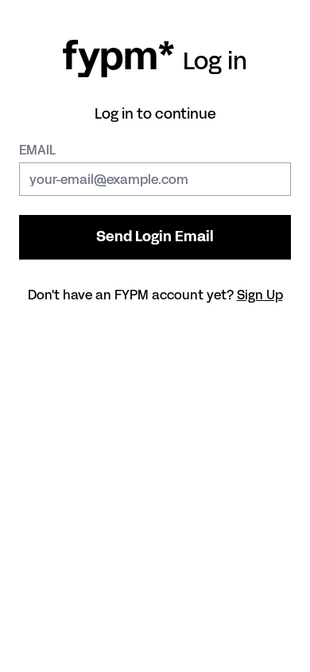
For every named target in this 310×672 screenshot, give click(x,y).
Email (37, 149)
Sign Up (260, 294)
